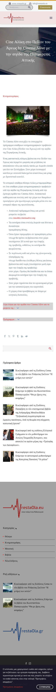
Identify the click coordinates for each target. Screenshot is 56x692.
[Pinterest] (13, 336)
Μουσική (9, 548)
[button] (29, 7)
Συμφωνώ (44, 687)
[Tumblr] (18, 336)
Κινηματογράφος (11, 96)
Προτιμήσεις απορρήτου (13, 687)
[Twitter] (9, 336)
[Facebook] (5, 336)
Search (50, 348)
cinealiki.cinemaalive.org (24, 218)
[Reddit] (26, 336)
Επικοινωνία (45, 7)
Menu (51, 18)
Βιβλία (8, 555)
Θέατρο (8, 536)
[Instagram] (30, 663)
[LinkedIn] (22, 336)
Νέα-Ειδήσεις (11, 561)
